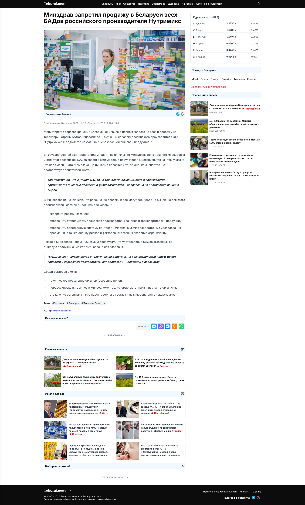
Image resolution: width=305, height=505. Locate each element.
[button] (178, 114)
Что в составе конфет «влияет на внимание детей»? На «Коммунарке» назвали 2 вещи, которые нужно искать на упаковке (161, 452)
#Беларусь (73, 303)
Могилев (239, 79)
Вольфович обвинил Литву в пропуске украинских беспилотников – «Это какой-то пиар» (234, 175)
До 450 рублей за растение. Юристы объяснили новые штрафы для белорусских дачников (159, 380)
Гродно (215, 79)
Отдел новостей (62, 310)
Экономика (158, 3)
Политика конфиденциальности (220, 491)
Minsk (195, 79)
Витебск (227, 79)
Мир (118, 3)
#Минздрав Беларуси (93, 303)
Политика (143, 3)
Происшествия (213, 3)
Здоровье (173, 3)
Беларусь (107, 3)
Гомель (251, 79)
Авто (199, 3)
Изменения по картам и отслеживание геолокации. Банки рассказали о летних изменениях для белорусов (232, 158)
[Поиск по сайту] (259, 4)
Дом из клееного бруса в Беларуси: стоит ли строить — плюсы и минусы (86, 362)
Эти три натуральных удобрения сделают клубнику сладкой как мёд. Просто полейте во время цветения (159, 362)
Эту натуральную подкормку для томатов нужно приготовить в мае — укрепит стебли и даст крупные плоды (87, 380)
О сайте (257, 491)
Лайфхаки (187, 3)
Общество (129, 3)
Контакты (245, 491)
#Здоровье (58, 303)
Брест (204, 79)
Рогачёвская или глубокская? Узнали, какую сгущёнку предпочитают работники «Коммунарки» (162, 427)
